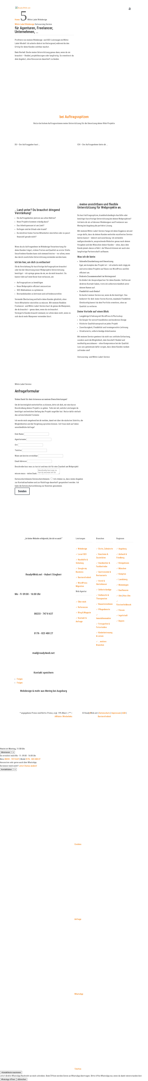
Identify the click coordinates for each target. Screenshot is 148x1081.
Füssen (122, 610)
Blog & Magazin (84, 612)
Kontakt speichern (43, 672)
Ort (16, 445)
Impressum (116, 713)
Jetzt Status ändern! (28, 766)
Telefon (18, 450)
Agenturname (20, 439)
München (122, 568)
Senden (22, 491)
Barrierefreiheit (84, 577)
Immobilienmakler (103, 618)
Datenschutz (104, 713)
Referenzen (83, 607)
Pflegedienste (104, 609)
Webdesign (82, 549)
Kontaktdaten (6, 769)
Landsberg (123, 579)
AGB (124, 713)
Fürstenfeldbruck (123, 604)
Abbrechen (21, 1079)
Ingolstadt (123, 615)
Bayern (121, 621)
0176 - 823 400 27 (43, 633)
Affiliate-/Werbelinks (63, 716)
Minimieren (5, 752)
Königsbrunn (124, 563)
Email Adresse (21, 461)
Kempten (122, 574)
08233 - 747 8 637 (43, 613)
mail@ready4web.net (43, 652)
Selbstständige (104, 589)
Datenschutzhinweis (23, 479)
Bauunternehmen (105, 604)
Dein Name (19, 434)
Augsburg (122, 549)
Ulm (120, 596)
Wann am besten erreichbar (26, 456)
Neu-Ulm (126, 596)
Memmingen (123, 585)
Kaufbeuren (123, 590)
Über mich (82, 602)
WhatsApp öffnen (8, 1079)
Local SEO (82, 554)
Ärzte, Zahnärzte (105, 549)
